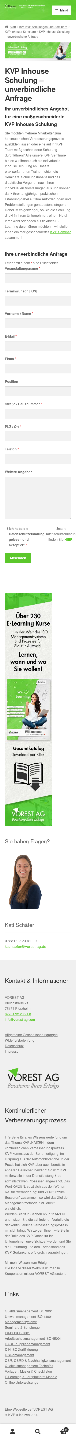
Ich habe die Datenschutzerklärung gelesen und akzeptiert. (27, 537)
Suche (38, 1432)
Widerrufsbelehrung (19, 1040)
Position (11, 381)
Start (13, 27)
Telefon (12, 449)
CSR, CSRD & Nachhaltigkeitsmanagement (38, 1360)
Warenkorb (59, 1428)
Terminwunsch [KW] (21, 291)
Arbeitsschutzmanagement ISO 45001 (33, 1338)
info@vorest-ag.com (20, 1019)
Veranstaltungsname (22, 268)
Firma (10, 358)
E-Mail (11, 336)
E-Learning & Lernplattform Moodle (31, 1376)
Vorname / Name (19, 313)
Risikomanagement (19, 1354)
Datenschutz (14, 1045)
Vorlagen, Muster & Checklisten (28, 1371)
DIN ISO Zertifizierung (21, 1349)
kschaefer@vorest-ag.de (25, 946)
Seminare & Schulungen (23, 1327)
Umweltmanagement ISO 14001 (29, 1316)
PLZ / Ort (13, 426)
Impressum (13, 1051)
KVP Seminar (60, 231)
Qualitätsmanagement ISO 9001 (29, 1311)
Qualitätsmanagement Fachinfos (29, 1365)
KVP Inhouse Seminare (20, 31)
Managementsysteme (21, 1321)
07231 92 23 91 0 (18, 1013)
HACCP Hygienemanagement (27, 1343)
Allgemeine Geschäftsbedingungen (31, 1034)
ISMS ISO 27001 (17, 1332)
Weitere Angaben (19, 471)
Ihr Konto (12, 1432)
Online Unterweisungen (22, 1382)
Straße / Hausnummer (23, 403)
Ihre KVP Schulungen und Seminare (43, 27)
